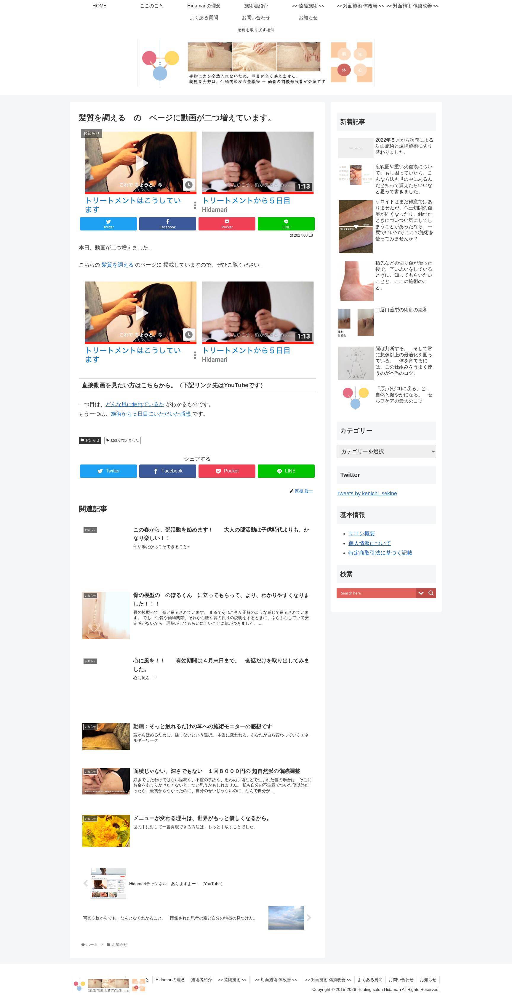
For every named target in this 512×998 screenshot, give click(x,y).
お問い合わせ (401, 979)
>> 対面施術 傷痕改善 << (328, 979)
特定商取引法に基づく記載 (380, 553)
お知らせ (92, 440)
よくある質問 (370, 979)
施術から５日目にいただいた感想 (151, 414)
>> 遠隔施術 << (232, 979)
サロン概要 (361, 533)
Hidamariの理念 (170, 979)
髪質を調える (118, 265)
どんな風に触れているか (134, 404)
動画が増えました (125, 440)
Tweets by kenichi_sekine (367, 493)
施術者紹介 (201, 979)
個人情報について (369, 543)
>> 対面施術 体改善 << (278, 979)
